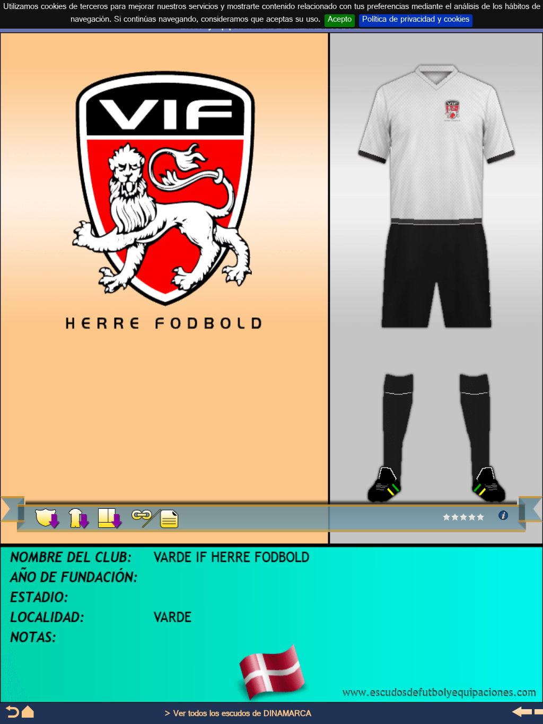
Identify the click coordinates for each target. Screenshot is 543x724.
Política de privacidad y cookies (415, 20)
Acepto (340, 20)
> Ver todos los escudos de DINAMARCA (237, 715)
